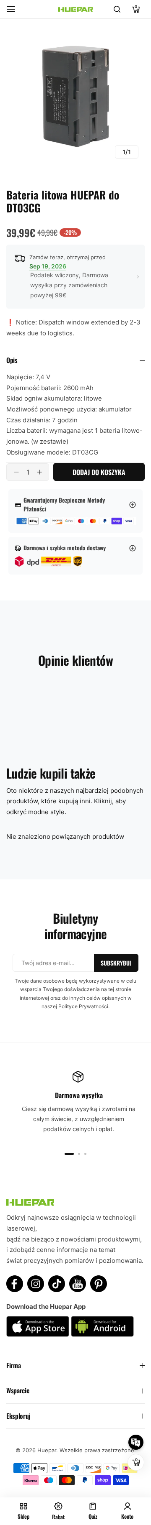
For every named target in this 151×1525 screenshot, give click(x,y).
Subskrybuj (116, 962)
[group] (75, 96)
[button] (69, 1154)
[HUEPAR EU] (75, 9)
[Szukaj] (117, 9)
